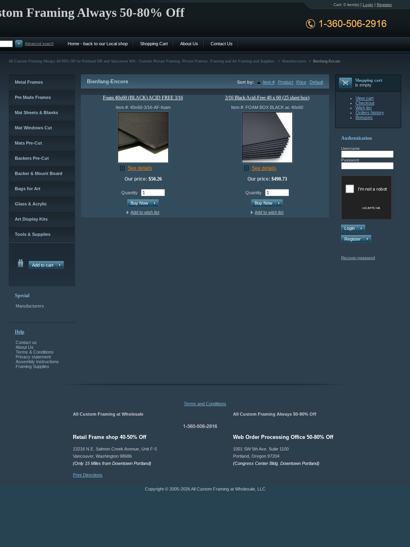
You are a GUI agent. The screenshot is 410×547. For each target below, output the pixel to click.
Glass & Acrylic (31, 203)
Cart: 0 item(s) (346, 4)
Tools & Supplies (32, 234)
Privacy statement (33, 356)
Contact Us (222, 43)
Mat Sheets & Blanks (36, 112)
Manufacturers (30, 306)
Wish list (364, 107)
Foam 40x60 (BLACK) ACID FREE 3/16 (143, 98)
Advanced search (39, 44)
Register (352, 239)
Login (368, 4)
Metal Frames (29, 82)
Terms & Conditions (35, 352)
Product (285, 82)
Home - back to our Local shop (98, 43)
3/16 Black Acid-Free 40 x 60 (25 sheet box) (267, 98)
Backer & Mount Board (38, 173)
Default (316, 82)
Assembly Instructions (37, 361)
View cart (365, 98)
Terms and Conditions (205, 403)
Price (301, 82)
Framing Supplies (32, 366)
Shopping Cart (154, 43)
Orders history (370, 112)
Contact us (26, 342)
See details (140, 168)
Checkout (365, 103)
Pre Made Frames (33, 97)
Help (19, 332)
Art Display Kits (31, 219)
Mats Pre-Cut (28, 143)
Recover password (358, 257)
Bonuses (364, 117)
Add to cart (42, 265)
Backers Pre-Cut (32, 158)
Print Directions (87, 475)
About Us (25, 347)
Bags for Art (27, 188)
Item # (269, 82)
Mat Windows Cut (33, 127)
